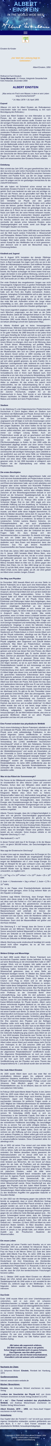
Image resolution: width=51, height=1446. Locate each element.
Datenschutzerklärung (25, 1440)
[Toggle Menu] (25, 33)
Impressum (34, 1438)
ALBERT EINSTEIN (25, 7)
